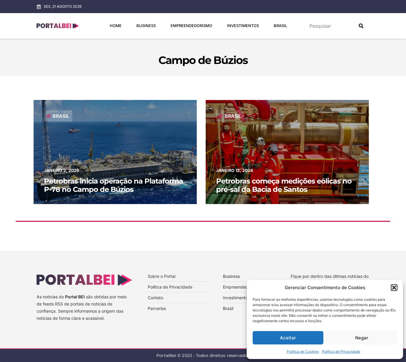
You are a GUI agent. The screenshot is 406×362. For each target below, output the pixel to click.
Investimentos (243, 25)
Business (146, 25)
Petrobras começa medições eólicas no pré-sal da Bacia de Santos (284, 185)
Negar (361, 338)
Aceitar (288, 338)
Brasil (280, 25)
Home (116, 25)
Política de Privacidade (341, 351)
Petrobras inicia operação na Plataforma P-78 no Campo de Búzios (113, 185)
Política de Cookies (303, 351)
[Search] (361, 26)
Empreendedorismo (191, 25)
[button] (394, 288)
